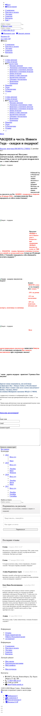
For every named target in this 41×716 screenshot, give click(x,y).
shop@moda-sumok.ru (15, 684)
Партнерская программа (14, 663)
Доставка (8, 14)
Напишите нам (9, 33)
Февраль (13, 473)
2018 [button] (7, 474)
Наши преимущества (13, 635)
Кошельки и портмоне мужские (21, 71)
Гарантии (8, 16)
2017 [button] (7, 486)
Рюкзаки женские (16, 66)
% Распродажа (10, 89)
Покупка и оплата (12, 12)
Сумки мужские (11, 62)
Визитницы (14, 81)
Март (12, 461)
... (6, 93)
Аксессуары (13, 64)
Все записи (5, 449)
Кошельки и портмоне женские (21, 70)
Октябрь (13, 494)
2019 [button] (7, 463)
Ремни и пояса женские (18, 75)
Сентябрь (13, 496)
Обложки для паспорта (18, 79)
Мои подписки (10, 669)
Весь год (13, 457)
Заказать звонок (24, 33)
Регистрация (12, 7)
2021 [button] (7, 455)
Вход (8, 5)
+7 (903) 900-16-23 (8, 30)
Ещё (7, 20)
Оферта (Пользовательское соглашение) (15, 638)
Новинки (8, 85)
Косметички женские (17, 77)
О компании (9, 10)
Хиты (7, 87)
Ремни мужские (15, 73)
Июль (12, 482)
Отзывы (8, 91)
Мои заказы (9, 661)
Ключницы (14, 83)
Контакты (9, 18)
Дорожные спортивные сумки (21, 68)
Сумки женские (11, 60)
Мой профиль (10, 665)
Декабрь (13, 469)
